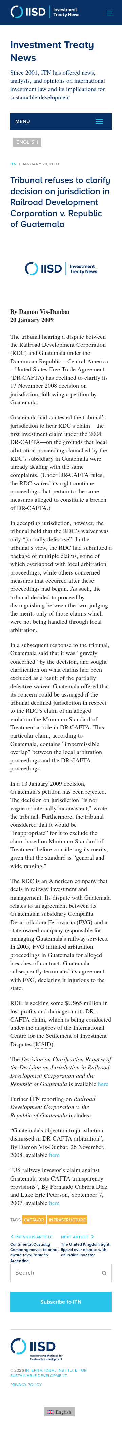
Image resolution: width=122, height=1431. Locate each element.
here (103, 1084)
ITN (13, 164)
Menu (22, 121)
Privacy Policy (26, 1384)
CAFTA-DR (34, 1219)
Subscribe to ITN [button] (61, 1301)
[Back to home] (42, 12)
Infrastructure (67, 1219)
